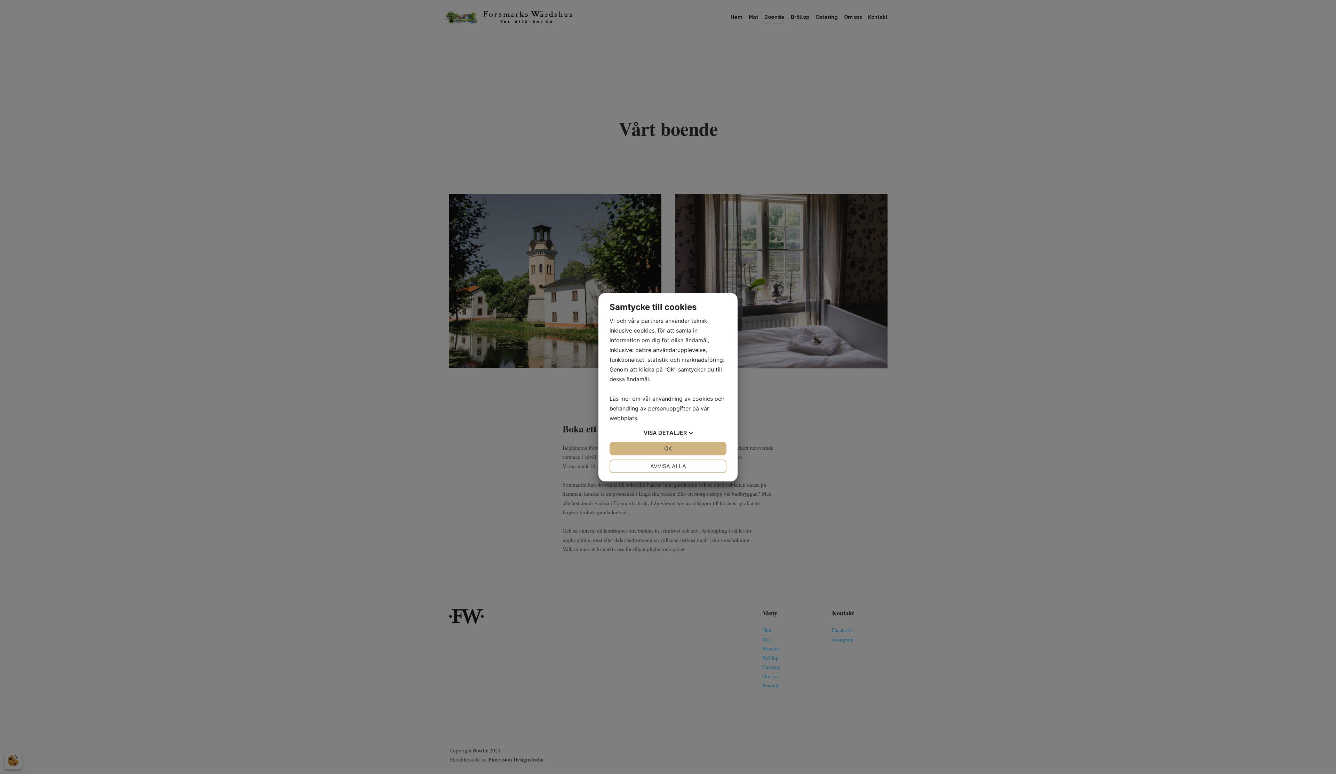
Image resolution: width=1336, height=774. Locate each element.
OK (668, 448)
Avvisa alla (668, 466)
